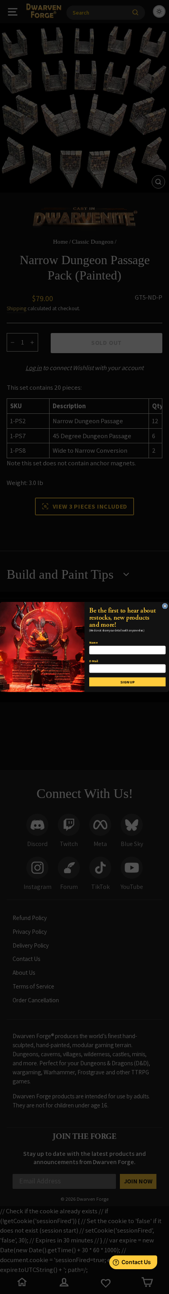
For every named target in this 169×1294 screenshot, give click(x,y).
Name (93, 642)
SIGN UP (127, 681)
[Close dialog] (165, 606)
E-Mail (93, 661)
